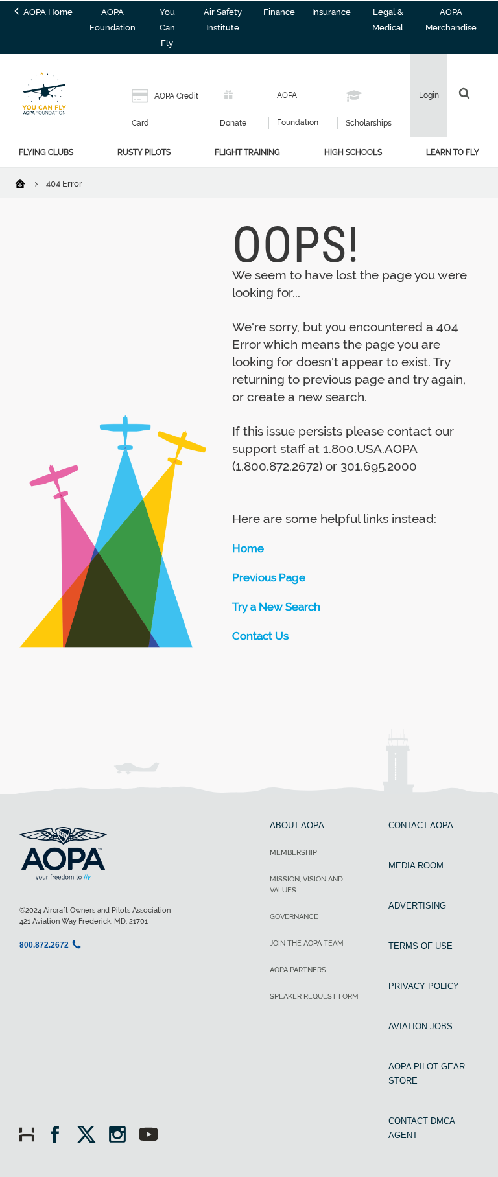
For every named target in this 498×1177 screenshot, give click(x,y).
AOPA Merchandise (451, 19)
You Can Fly (167, 27)
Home (248, 548)
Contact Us (260, 635)
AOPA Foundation (112, 19)
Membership (293, 852)
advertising (417, 906)
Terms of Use (420, 946)
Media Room (416, 865)
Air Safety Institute (223, 19)
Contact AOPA (420, 825)
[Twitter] (90, 1136)
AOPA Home (47, 12)
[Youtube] (148, 1136)
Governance (294, 917)
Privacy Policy (423, 986)
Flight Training (247, 152)
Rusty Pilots (144, 152)
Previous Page (268, 577)
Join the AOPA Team (307, 943)
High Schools (353, 152)
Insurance (331, 12)
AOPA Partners (298, 970)
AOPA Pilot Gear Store (426, 1074)
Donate (233, 123)
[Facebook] (59, 1136)
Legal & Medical (387, 19)
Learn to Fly (452, 152)
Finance (279, 12)
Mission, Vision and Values (306, 884)
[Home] (28, 182)
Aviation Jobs (420, 1026)
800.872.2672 (44, 945)
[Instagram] (121, 1136)
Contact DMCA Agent (421, 1128)
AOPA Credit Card (165, 109)
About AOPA (297, 825)
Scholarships (369, 123)
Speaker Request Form (314, 996)
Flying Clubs (46, 152)
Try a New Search (276, 606)
